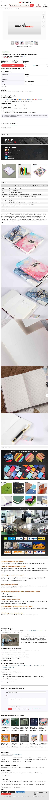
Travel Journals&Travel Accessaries (31, 759)
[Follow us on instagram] (42, 792)
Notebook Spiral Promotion (28, 784)
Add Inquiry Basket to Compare (24, 46)
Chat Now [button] (37, 65)
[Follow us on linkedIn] (35, 794)
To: (7, 695)
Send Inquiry (12, 65)
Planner (35, 665)
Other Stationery (27, 761)
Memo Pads (11, 667)
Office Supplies (7, 8)
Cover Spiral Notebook (40, 784)
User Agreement (31, 796)
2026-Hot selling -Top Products (18, 757)
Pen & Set (3, 759)
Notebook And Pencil (6, 775)
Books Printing (30, 665)
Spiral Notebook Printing (6, 787)
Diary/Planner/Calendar (40, 757)
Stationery (13, 8)
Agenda (38, 665)
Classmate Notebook (27, 772)
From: (7, 692)
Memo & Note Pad (5, 772)
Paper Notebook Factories (27, 781)
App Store (4, 792)
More (2, 789)
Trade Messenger (20, 792)
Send (10, 709)
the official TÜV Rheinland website (36, 630)
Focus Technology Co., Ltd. (16, 796)
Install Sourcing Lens (7, 794)
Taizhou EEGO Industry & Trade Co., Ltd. (11, 56)
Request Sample (21, 68)
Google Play (11, 792)
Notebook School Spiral (16, 784)
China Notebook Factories (14, 781)
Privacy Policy (43, 796)
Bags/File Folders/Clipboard (41, 759)
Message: (6, 698)
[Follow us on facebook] (39, 792)
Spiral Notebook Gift (6, 784)
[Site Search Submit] (32, 5)
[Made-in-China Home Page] (25, 2)
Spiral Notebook (6, 667)
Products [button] (12, 5)
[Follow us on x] (41, 792)
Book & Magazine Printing (16, 772)
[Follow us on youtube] (44, 792)
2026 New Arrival (4, 757)
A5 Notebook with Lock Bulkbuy (19, 787)
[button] (2, 2)
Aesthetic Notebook (37, 772)
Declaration (37, 796)
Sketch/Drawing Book (17, 761)
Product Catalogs (18, 754)
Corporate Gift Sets (16, 759)
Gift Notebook (4, 781)
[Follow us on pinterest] (46, 792)
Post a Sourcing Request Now (34, 709)
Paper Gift (20, 665)
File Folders (24, 665)
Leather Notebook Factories (39, 781)
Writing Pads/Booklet (5, 761)
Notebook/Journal (27, 757)
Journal (42, 665)
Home (2, 8)
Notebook (18, 8)
